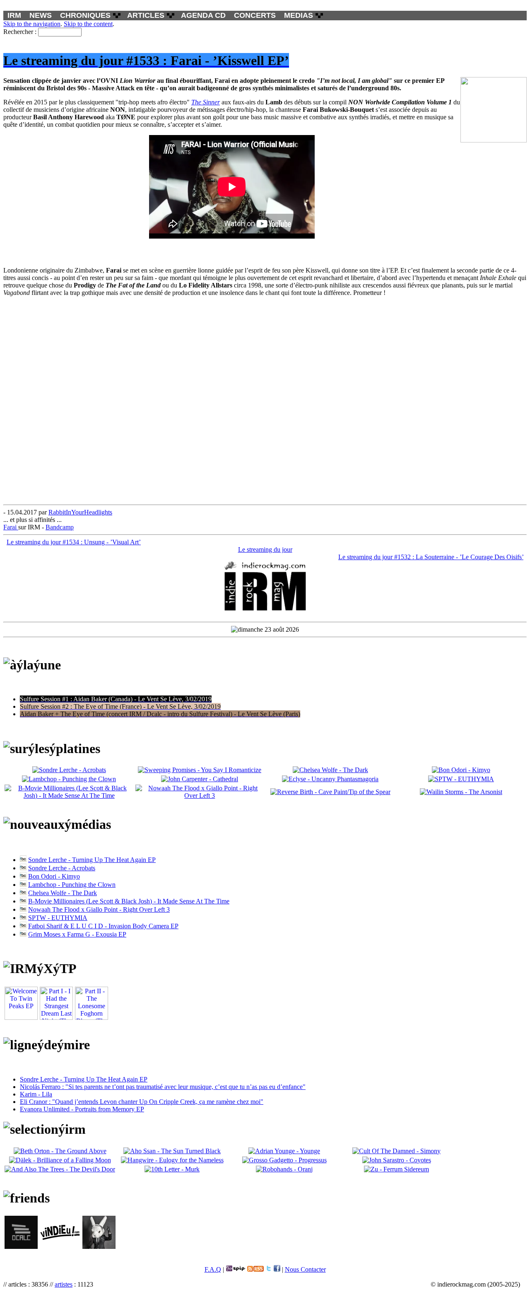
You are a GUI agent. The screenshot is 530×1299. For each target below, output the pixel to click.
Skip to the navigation (31, 23)
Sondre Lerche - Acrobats (61, 868)
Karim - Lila (36, 1094)
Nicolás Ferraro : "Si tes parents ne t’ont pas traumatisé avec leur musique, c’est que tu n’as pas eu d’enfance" (163, 1086)
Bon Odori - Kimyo (54, 876)
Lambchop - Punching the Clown (72, 884)
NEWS (40, 15)
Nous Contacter (305, 1269)
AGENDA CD (203, 15)
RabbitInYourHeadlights (80, 512)
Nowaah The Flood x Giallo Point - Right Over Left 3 (99, 909)
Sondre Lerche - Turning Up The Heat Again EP (92, 859)
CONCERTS (255, 15)
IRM (14, 15)
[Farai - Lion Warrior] (232, 236)
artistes (63, 1284)
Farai (10, 527)
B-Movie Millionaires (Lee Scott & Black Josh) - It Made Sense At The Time (128, 901)
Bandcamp (60, 527)
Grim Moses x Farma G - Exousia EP (77, 934)
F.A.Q (213, 1269)
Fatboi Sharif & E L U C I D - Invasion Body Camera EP (103, 926)
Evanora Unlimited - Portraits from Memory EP (82, 1109)
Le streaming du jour (265, 549)
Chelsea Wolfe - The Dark (62, 892)
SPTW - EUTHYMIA (57, 917)
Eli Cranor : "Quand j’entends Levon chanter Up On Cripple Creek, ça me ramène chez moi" (141, 1101)
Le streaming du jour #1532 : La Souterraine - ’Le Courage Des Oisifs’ (430, 556)
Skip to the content (88, 23)
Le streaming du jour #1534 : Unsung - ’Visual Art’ (74, 542)
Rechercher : (19, 31)
